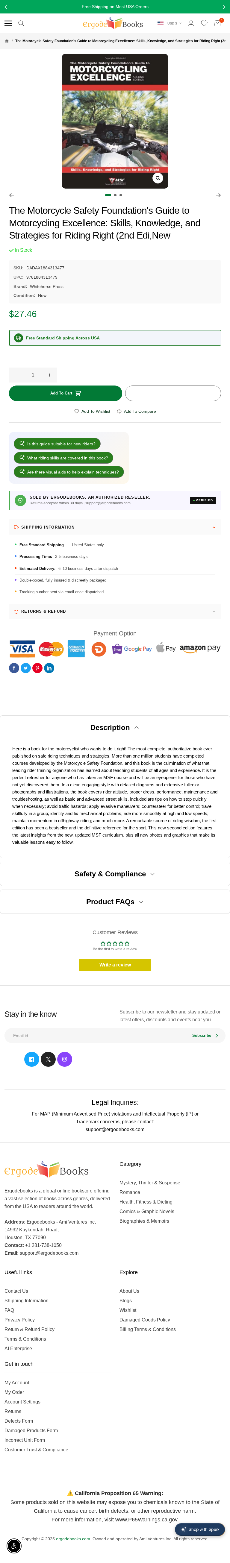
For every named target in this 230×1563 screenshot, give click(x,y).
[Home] (6, 41)
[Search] (21, 23)
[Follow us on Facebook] (31, 1059)
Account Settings (22, 1401)
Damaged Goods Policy (144, 1319)
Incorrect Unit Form (24, 1440)
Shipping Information (26, 1300)
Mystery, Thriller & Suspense (149, 1182)
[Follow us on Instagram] (64, 1059)
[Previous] (11, 195)
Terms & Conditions (25, 1339)
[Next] (218, 195)
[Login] (191, 23)
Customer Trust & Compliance (36, 1449)
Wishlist (127, 1310)
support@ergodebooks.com (115, 1129)
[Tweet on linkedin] (49, 668)
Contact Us (16, 1291)
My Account (16, 1382)
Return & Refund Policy (29, 1329)
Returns (12, 1411)
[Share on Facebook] (14, 668)
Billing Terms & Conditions (147, 1329)
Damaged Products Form (31, 1430)
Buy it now (173, 393)
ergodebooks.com (73, 1538)
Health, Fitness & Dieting (145, 1201)
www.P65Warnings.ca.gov (146, 1520)
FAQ (9, 1310)
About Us (129, 1291)
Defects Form (18, 1421)
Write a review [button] (115, 964)
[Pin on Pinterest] (37, 668)
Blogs (125, 1300)
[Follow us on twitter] (48, 1059)
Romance (129, 1192)
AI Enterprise (18, 1348)
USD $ (172, 23)
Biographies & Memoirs (144, 1221)
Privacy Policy (19, 1319)
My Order (14, 1392)
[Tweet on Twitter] (26, 668)
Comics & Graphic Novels (146, 1211)
